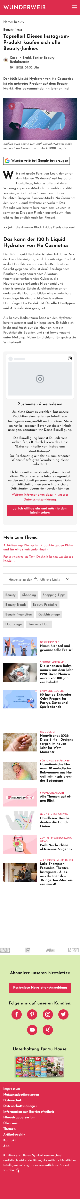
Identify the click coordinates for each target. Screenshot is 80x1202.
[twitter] (63, 1015)
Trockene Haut (39, 624)
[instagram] (48, 1015)
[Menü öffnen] (74, 7)
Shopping (29, 595)
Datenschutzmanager (20, 1106)
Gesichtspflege (49, 614)
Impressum (11, 1089)
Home (7, 22)
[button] (40, 579)
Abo (6, 1146)
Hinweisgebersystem (19, 1117)
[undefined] (21, 953)
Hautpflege (13, 624)
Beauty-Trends (15, 605)
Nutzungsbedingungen (21, 1094)
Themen (9, 1129)
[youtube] (32, 1031)
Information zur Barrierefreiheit (28, 1112)
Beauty (19, 22)
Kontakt (9, 1140)
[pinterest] (32, 1015)
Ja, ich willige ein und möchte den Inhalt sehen (40, 510)
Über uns (10, 1123)
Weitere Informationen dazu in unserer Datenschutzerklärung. (40, 497)
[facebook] (16, 1015)
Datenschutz (13, 1100)
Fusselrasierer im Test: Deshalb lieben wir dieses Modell (38, 559)
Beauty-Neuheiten (18, 614)
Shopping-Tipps (54, 595)
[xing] (48, 1031)
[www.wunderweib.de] (24, 7)
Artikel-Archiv (14, 1134)
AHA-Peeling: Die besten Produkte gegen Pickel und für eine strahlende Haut (38, 547)
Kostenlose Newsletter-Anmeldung (40, 987)
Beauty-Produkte (45, 605)
